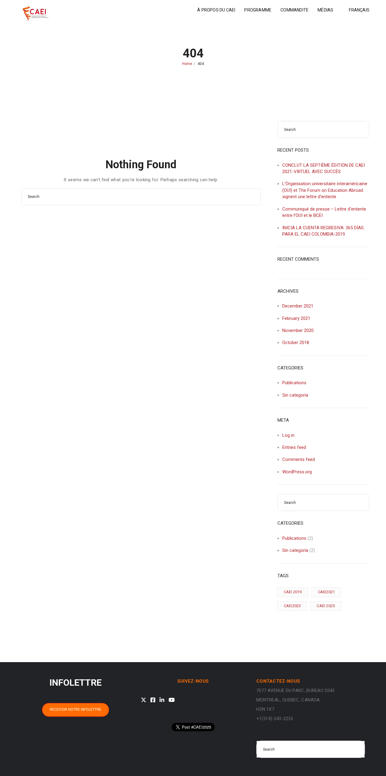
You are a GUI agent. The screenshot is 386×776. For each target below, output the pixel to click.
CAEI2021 (326, 592)
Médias (325, 10)
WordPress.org (297, 472)
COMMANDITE (294, 10)
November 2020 (298, 330)
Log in (288, 435)
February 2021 (296, 318)
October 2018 (295, 342)
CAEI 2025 (326, 606)
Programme (257, 10)
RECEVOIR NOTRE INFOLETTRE (75, 709)
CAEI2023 (292, 606)
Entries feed (294, 447)
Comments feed (298, 459)
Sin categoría (295, 395)
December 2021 (297, 306)
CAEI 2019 (293, 592)
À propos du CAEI (216, 10)
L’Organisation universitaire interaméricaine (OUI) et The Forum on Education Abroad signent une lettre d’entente (324, 190)
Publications (294, 382)
